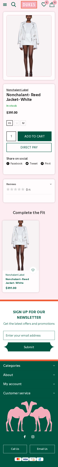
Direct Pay (29, 147)
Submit (29, 347)
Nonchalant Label (17, 89)
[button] (5, 4)
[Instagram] (32, 436)
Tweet (34, 163)
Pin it (48, 163)
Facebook (16, 163)
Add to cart (34, 136)
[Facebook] (25, 436)
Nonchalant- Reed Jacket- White (17, 281)
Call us (15, 448)
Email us (42, 448)
